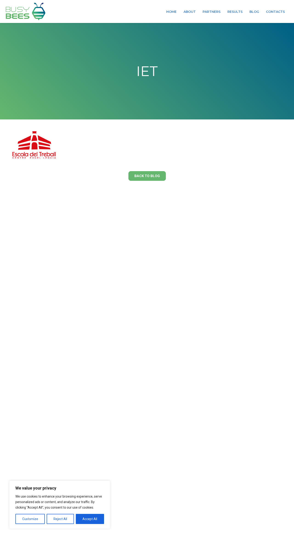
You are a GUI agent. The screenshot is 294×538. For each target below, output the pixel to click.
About (190, 12)
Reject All (60, 519)
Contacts (275, 12)
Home (171, 12)
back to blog (147, 176)
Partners (211, 12)
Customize (30, 519)
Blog (254, 12)
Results (235, 12)
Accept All (89, 519)
